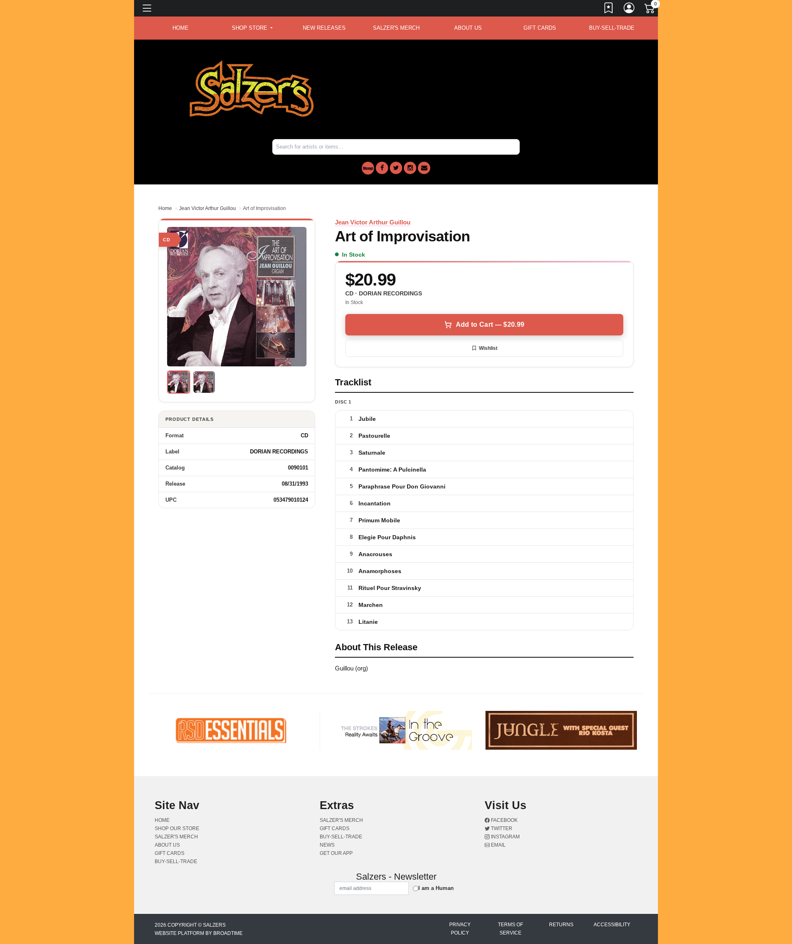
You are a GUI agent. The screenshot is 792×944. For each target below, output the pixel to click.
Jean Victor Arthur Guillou (207, 208)
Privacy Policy (460, 929)
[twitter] (396, 168)
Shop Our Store (177, 828)
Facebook (504, 820)
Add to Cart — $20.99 (490, 324)
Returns (561, 924)
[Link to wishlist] (609, 9)
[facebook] (382, 168)
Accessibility (612, 924)
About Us (468, 28)
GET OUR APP (336, 853)
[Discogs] (368, 168)
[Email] (424, 168)
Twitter (501, 828)
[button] (252, 28)
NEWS (327, 845)
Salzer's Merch (396, 28)
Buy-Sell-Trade (611, 28)
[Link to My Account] (629, 9)
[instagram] (410, 168)
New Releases (324, 28)
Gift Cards (539, 28)
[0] (650, 10)
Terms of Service (510, 929)
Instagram (505, 837)
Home (165, 208)
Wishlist (488, 348)
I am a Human (436, 888)
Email (498, 845)
